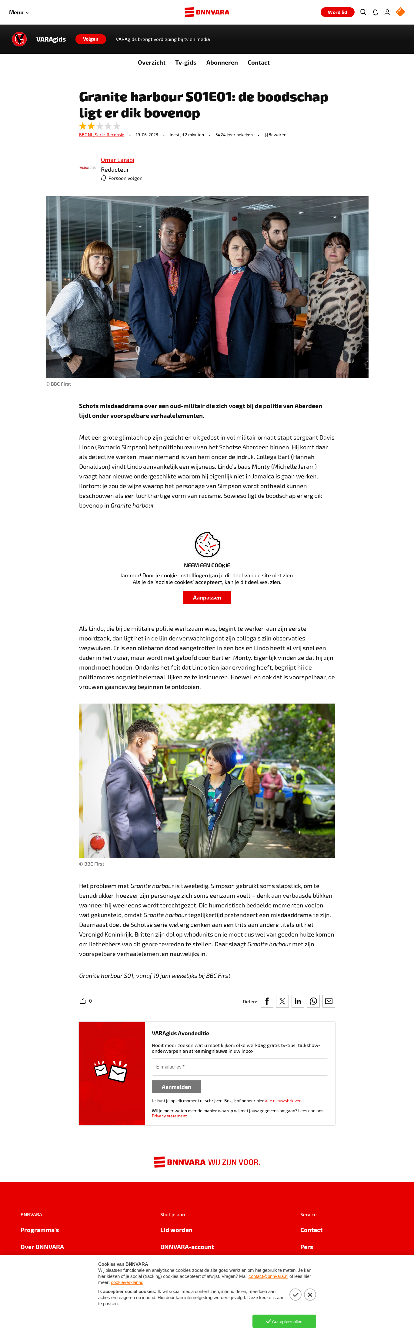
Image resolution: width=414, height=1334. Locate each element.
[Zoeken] (363, 12)
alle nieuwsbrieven (283, 1100)
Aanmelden (176, 1086)
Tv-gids (186, 62)
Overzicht (151, 62)
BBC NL (87, 134)
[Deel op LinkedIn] (298, 1001)
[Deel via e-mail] (329, 1001)
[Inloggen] (387, 12)
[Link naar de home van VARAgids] (19, 39)
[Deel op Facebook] (267, 1001)
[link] (87, 168)
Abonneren (222, 62)
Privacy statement (169, 1115)
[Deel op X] (282, 1001)
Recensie (115, 134)
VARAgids (51, 39)
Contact (259, 62)
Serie (101, 134)
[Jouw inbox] (375, 12)
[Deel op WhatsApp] (313, 1001)
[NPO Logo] (400, 12)
